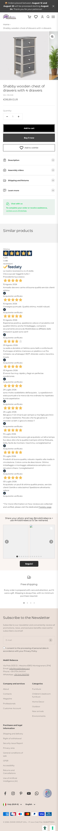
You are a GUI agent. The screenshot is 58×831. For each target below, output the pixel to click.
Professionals (9, 703)
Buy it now (29, 138)
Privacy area (9, 748)
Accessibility (9, 765)
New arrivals (38, 711)
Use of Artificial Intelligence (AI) (10, 779)
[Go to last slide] (7, 542)
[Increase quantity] (18, 116)
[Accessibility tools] (45, 828)
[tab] (17, 556)
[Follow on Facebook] (5, 793)
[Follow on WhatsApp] (37, 793)
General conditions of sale (13, 754)
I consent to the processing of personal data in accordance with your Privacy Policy (26, 649)
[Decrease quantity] (7, 116)
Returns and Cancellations (9, 771)
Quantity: (7, 110)
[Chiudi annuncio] (53, 6)
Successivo (19, 277)
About (6, 689)
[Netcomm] (47, 793)
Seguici (29, 563)
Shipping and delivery (13, 733)
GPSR (5, 761)
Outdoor (36, 706)
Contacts (7, 694)
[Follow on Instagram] (13, 793)
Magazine (7, 698)
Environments (38, 716)
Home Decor (38, 702)
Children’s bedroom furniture (41, 695)
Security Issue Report (13, 743)
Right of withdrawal (12, 738)
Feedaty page (45, 507)
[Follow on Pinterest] (21, 793)
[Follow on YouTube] (29, 793)
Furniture (36, 689)
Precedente (8, 277)
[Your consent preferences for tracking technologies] (53, 828)
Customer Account (12, 708)
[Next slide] (51, 542)
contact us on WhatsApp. (16, 211)
